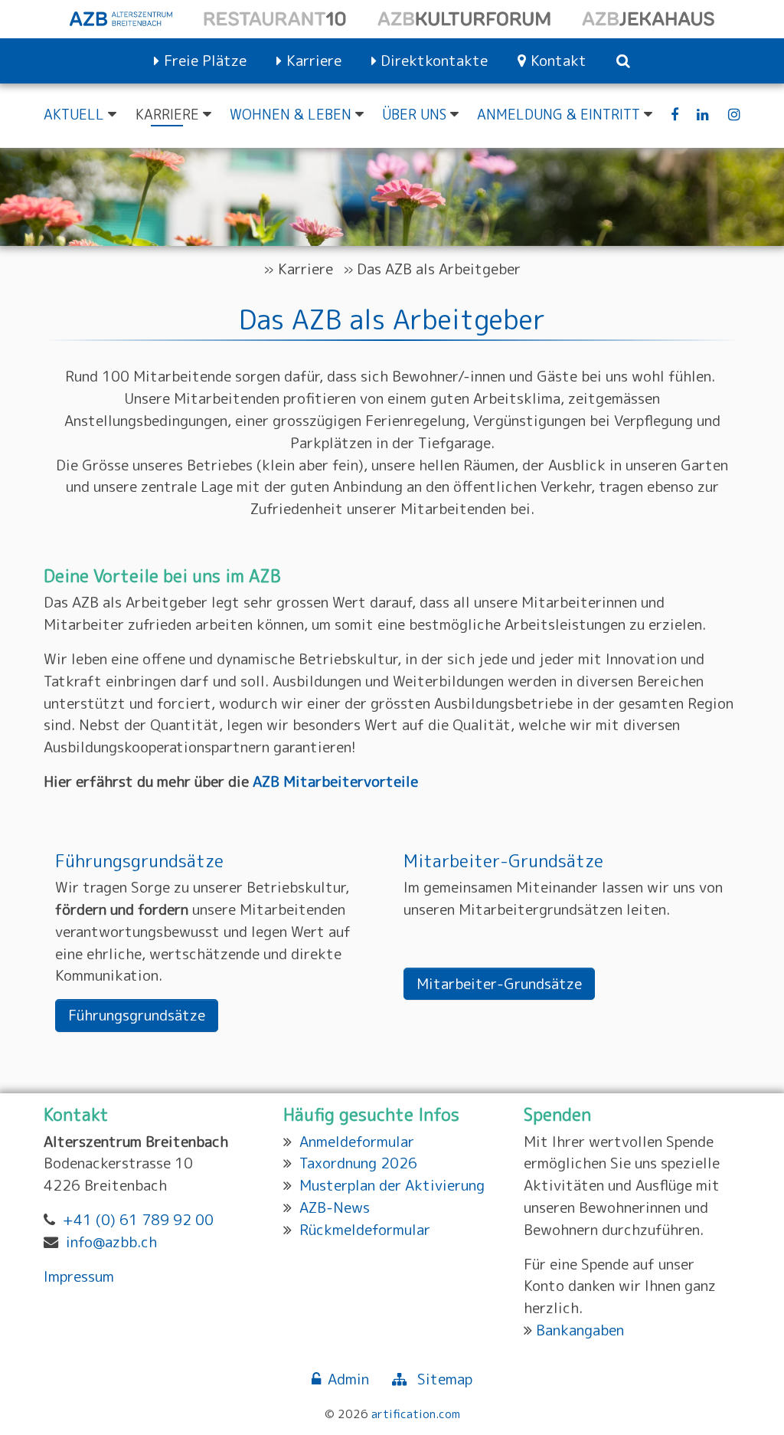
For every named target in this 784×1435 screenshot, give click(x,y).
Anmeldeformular (356, 1141)
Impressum (79, 1276)
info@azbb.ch (111, 1241)
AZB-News (334, 1207)
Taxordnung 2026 (358, 1162)
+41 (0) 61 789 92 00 (138, 1219)
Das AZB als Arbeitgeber (439, 268)
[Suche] (623, 60)
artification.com (415, 1413)
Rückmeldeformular (364, 1229)
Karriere (305, 268)
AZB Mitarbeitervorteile (335, 781)
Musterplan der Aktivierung (392, 1185)
